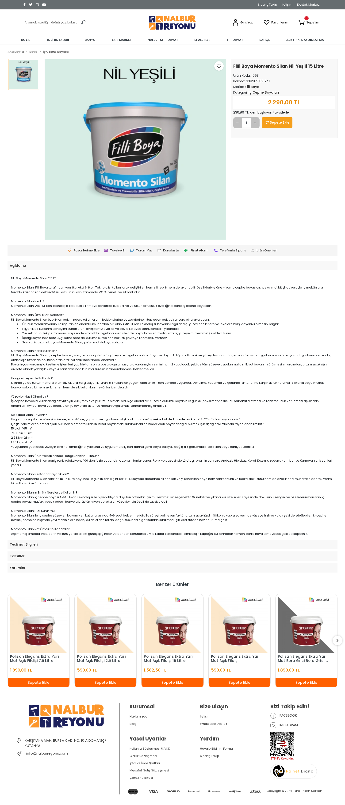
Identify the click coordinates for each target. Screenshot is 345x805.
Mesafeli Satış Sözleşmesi (149, 770)
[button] (242, 23)
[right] (337, 640)
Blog (133, 723)
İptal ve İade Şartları (145, 763)
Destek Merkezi (308, 4)
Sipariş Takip (267, 4)
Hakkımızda (138, 716)
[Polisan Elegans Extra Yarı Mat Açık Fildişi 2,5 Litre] (105, 624)
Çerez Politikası (141, 777)
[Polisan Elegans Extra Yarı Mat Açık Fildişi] (239, 624)
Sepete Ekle (279, 122)
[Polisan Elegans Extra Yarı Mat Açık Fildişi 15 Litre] (172, 624)
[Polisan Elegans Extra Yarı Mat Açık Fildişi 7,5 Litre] (38, 624)
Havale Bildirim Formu (216, 748)
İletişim (287, 4)
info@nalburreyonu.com (47, 753)
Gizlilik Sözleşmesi (143, 756)
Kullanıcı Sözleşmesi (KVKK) (151, 748)
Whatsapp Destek (213, 723)
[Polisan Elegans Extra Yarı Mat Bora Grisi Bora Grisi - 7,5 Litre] (306, 624)
